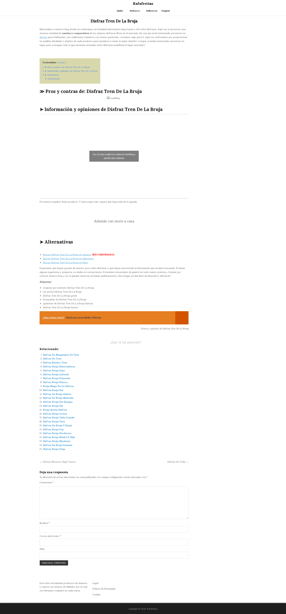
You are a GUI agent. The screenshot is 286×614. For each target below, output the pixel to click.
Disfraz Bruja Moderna (56, 441)
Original (165, 10)
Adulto (119, 10)
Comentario (47, 482)
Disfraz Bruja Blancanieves (59, 366)
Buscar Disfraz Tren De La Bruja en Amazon (67, 255)
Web (42, 549)
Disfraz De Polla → (178, 462)
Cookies (96, 594)
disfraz (43, 37)
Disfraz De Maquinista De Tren (61, 355)
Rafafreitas (143, 3)
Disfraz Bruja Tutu (54, 421)
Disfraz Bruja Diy (53, 406)
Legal (95, 583)
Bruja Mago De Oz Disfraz (58, 386)
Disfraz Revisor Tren (55, 363)
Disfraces (135, 10)
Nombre (45, 523)
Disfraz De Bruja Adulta (57, 394)
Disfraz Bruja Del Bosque (57, 402)
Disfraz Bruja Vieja (54, 449)
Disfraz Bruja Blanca (55, 382)
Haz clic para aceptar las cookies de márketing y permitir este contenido (114, 156)
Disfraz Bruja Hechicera (57, 433)
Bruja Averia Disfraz (55, 410)
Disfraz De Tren (52, 359)
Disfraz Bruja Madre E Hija (59, 437)
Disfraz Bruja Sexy (54, 370)
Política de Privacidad (103, 589)
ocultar (61, 62)
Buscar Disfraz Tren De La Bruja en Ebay (65, 262)
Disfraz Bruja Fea (53, 429)
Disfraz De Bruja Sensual (57, 445)
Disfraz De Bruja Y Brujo (57, 425)
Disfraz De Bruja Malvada (58, 398)
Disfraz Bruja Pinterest (56, 378)
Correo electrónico (50, 536)
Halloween (151, 10)
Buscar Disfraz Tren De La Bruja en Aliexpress (68, 259)
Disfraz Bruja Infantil (56, 374)
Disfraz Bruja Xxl (53, 390)
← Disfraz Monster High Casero (58, 462)
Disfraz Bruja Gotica (55, 414)
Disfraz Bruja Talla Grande (58, 418)
